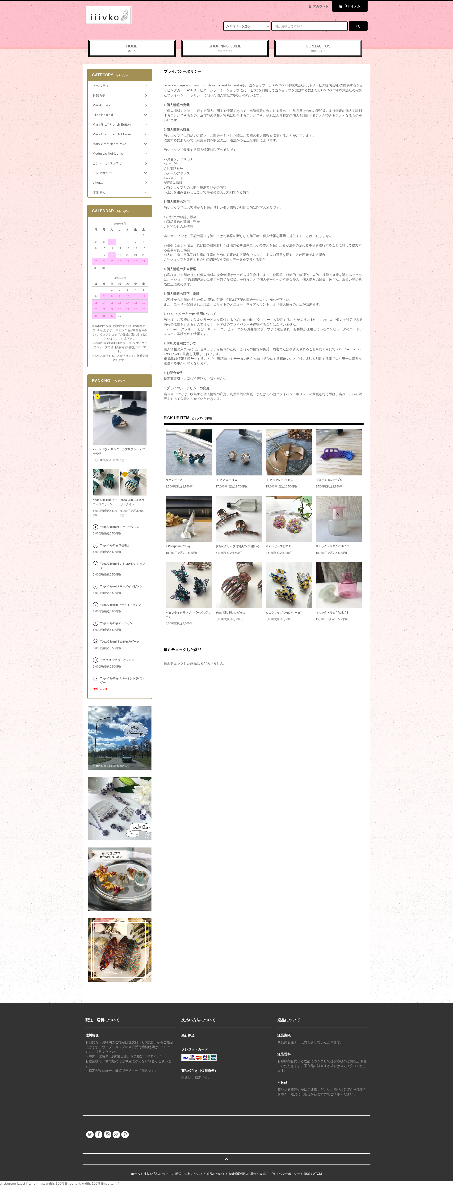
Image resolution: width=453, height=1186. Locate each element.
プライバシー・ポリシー (185, 95)
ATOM (317, 1174)
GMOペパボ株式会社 (288, 85)
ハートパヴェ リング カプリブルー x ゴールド (119, 451)
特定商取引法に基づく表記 (247, 1174)
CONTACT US (318, 48)
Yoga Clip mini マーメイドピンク (121, 586)
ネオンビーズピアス (278, 546)
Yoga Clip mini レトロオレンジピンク (122, 566)
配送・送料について (189, 1174)
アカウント (320, 6)
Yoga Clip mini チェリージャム (119, 527)
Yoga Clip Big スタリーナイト (132, 502)
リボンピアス (174, 480)
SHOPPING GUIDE (225, 48)
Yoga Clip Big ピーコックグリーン (105, 502)
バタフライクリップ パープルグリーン (188, 614)
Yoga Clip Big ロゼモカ (230, 612)
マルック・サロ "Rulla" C (332, 546)
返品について (216, 1174)
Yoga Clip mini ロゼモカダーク (119, 641)
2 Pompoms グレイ (178, 546)
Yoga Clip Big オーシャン (116, 623)
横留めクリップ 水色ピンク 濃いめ (238, 546)
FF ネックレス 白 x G (279, 480)
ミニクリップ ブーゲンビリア (119, 660)
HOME (132, 48)
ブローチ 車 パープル (329, 480)
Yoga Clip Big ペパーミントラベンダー (122, 680)
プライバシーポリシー (284, 1174)
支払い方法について (158, 1174)
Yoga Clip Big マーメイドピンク (120, 604)
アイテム (353, 6)
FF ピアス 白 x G (226, 480)
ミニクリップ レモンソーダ (283, 612)
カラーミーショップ (224, 90)
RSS (307, 1174)
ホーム (135, 1174)
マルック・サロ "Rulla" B (332, 612)
